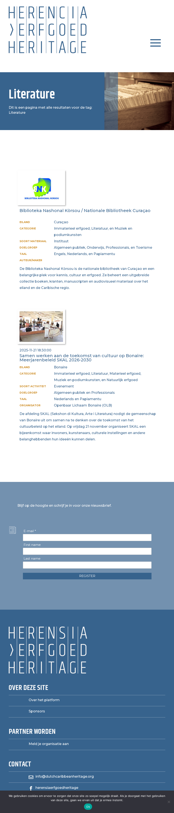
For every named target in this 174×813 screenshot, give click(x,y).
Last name (32, 558)
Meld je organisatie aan (49, 744)
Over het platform (44, 700)
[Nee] (169, 802)
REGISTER (87, 576)
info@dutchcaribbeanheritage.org (64, 776)
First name (32, 545)
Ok (88, 806)
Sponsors (37, 711)
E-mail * (30, 531)
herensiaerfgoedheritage (56, 788)
